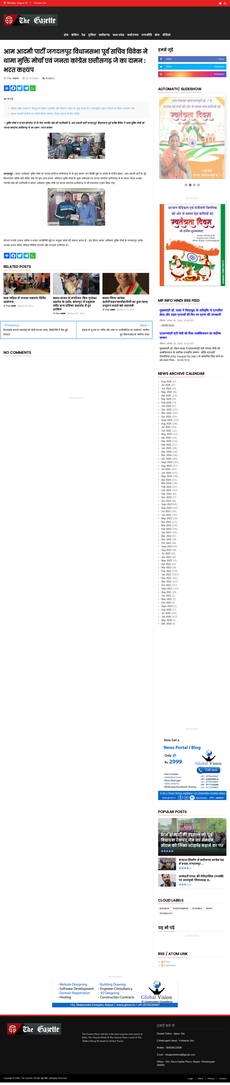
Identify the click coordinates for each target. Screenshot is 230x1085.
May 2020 (166, 620)
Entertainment (181, 908)
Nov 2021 (166, 581)
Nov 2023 (166, 497)
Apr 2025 (166, 437)
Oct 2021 (166, 585)
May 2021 (166, 599)
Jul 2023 (166, 511)
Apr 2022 (166, 564)
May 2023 (166, 518)
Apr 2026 (166, 395)
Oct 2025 (166, 416)
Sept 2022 (166, 546)
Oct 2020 (166, 602)
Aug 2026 (166, 381)
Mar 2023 (166, 525)
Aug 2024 (166, 465)
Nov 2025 (166, 413)
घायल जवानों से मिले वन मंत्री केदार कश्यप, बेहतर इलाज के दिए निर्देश (45, 113)
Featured (197, 908)
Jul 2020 (166, 613)
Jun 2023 (166, 515)
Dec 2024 (166, 451)
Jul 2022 (166, 553)
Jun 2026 (166, 388)
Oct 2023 (166, 501)
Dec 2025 (166, 409)
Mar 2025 (166, 441)
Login (190, 1078)
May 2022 (166, 560)
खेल (157, 35)
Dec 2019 (166, 623)
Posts (166, 961)
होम (66, 35)
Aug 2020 (166, 609)
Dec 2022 (166, 536)
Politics (50, 78)
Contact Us (40, 3)
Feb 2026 (166, 402)
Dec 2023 (166, 494)
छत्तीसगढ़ (104, 35)
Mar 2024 (166, 483)
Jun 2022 (166, 557)
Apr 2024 (166, 480)
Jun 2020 (166, 616)
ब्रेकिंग (75, 35)
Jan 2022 (166, 574)
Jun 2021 (166, 595)
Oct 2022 (166, 543)
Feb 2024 (166, 487)
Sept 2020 (166, 606)
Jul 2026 (166, 385)
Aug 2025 (166, 423)
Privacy (211, 1078)
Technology (166, 913)
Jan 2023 (166, 532)
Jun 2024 (166, 472)
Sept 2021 (166, 588)
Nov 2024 (166, 455)
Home (200, 1078)
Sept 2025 (166, 420)
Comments (169, 965)
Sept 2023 (166, 504)
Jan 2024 (166, 490)
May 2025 (166, 434)
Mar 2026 (166, 399)
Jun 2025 (166, 430)
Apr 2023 (166, 522)
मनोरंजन (133, 35)
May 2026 (166, 392)
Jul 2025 (166, 427)
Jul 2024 (166, 469)
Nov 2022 (166, 539)
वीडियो (166, 35)
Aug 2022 (166, 550)
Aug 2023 (166, 508)
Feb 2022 (166, 571)
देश (83, 35)
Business (164, 908)
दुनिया (92, 35)
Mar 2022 (166, 567)
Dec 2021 (166, 578)
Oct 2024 (166, 458)
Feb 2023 (166, 529)
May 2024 (166, 476)
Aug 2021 (166, 592)
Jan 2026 (166, 406)
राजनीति (146, 35)
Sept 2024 (166, 462)
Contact (222, 1078)
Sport (209, 908)
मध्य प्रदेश (118, 35)
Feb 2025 (166, 444)
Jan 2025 (166, 448)
